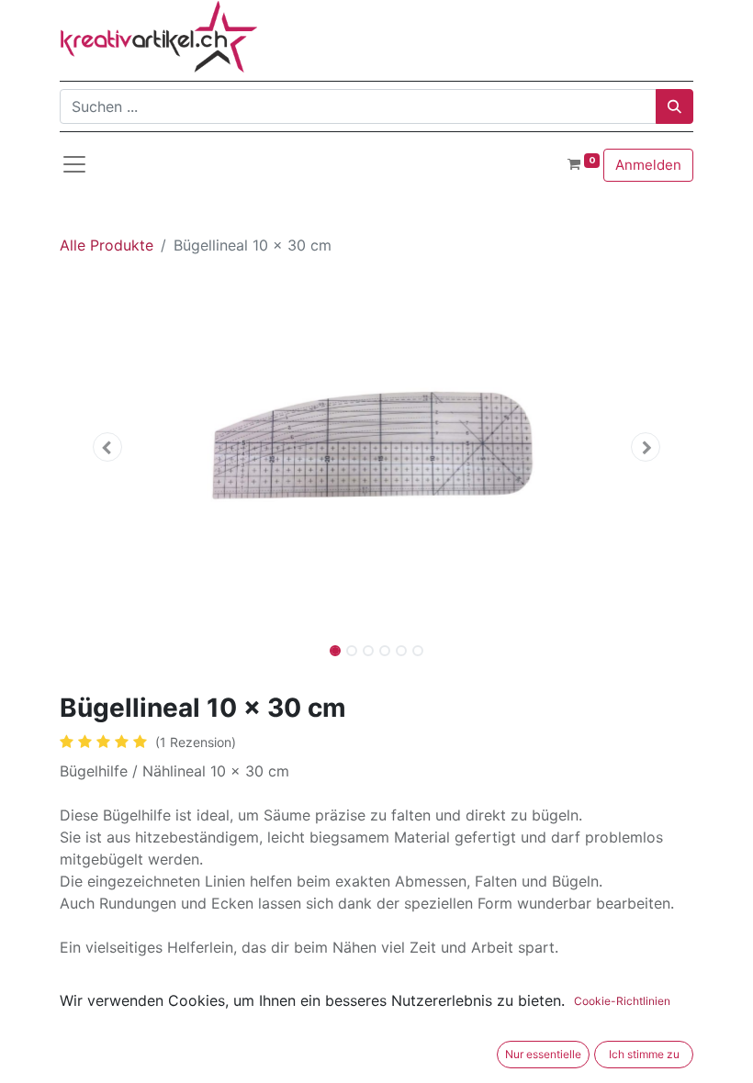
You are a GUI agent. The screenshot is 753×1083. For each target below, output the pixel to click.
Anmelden (648, 164)
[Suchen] (674, 106)
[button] (107, 446)
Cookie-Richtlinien (622, 1001)
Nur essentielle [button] (543, 1054)
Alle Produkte (106, 245)
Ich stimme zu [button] (644, 1054)
